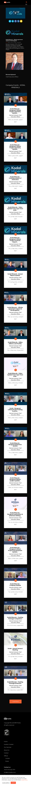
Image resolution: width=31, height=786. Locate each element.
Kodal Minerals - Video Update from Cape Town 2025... (15, 375)
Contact (6, 753)
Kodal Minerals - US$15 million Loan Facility (15, 343)
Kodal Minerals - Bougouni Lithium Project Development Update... (15, 550)
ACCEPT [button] (13, 782)
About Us (6, 750)
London (7, 758)
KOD (7, 42)
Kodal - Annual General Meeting (15, 649)
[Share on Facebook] (15, 21)
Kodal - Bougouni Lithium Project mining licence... (15, 410)
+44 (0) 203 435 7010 (9, 769)
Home (5, 741)
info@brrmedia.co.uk (10, 772)
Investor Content (8, 744)
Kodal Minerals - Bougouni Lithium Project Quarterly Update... (15, 147)
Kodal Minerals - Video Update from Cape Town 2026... (15, 209)
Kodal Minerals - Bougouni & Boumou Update (15, 444)
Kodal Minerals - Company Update (15, 584)
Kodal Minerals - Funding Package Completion (15, 618)
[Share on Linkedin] (12, 21)
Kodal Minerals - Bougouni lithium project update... (15, 479)
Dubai (7, 761)
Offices (6, 756)
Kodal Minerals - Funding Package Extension (15, 682)
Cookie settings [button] (6, 782)
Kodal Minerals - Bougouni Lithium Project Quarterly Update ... (15, 111)
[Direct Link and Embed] (18, 21)
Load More (15, 701)
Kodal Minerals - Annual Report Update (15, 274)
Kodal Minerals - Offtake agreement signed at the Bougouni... (15, 309)
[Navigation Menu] (26, 4)
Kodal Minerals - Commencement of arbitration (15, 178)
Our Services (7, 747)
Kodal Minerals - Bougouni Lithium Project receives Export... (15, 240)
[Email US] (21, 21)
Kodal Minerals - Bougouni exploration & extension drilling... (15, 514)
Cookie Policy (24, 780)
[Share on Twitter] (10, 21)
